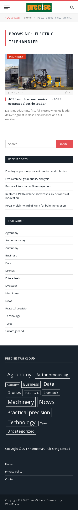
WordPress (12, 504)
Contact (10, 479)
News (8, 301)
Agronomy (11, 233)
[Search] (71, 7)
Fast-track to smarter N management (28, 186)
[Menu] (7, 7)
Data (8, 263)
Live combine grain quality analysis (27, 179)
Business (11, 255)
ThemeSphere (36, 500)
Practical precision (16, 308)
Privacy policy (13, 471)
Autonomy (11, 248)
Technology (12, 316)
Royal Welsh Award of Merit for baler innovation (35, 205)
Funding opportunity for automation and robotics (36, 171)
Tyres (8, 323)
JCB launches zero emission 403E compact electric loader (35, 101)
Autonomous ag (15, 240)
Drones (10, 270)
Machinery (16, 56)
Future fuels (13, 278)
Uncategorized (14, 331)
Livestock (11, 285)
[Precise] (38, 7)
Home (9, 464)
